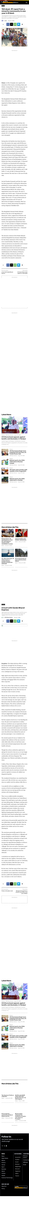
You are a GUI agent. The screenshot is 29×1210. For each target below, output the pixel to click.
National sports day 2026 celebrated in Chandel (17, 479)
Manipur (11, 449)
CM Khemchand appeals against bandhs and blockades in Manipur (14, 438)
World (3, 5)
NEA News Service (9, 434)
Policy (3, 1188)
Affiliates (25, 1162)
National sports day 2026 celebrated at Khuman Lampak (17, 462)
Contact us (26, 1160)
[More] (22, 24)
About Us (4, 1186)
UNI (5, 20)
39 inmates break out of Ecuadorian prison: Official (20, 560)
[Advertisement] (14, 65)
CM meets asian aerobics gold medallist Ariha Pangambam (18, 470)
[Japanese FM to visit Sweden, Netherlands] (21, 533)
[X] (11, 24)
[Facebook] (8, 24)
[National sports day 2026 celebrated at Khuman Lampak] (5, 461)
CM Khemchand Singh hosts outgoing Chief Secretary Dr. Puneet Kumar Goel (18, 452)
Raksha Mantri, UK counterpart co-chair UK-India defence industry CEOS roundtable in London (7, 541)
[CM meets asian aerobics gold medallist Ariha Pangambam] (5, 471)
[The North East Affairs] (10, 2)
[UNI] (3, 21)
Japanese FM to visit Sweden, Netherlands (20, 539)
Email (24, 1164)
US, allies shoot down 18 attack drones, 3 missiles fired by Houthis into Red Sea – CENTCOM (8, 561)
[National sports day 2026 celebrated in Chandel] (5, 480)
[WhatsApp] (15, 24)
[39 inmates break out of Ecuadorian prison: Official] (21, 553)
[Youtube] (6, 1146)
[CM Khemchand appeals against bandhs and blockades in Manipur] (14, 424)
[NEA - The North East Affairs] (21, 1187)
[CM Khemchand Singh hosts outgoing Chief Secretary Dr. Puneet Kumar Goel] (5, 452)
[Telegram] (18, 24)
